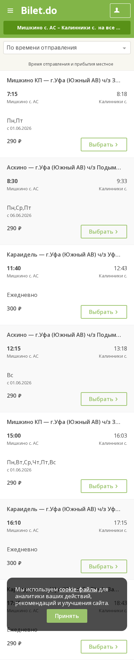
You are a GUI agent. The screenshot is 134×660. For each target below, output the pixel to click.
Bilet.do (39, 10)
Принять (67, 616)
